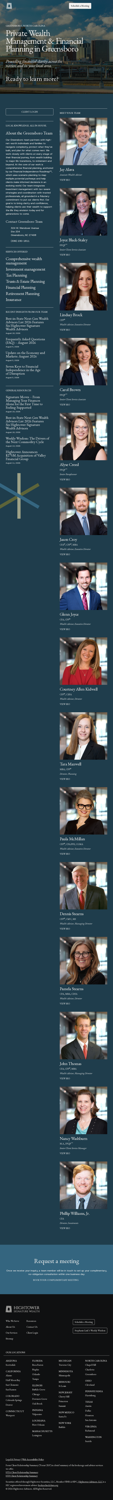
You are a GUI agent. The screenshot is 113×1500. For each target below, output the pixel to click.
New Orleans (38, 1424)
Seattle (88, 1441)
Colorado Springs (14, 1400)
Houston (89, 1415)
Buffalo (62, 1427)
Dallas (88, 1410)
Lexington (37, 1435)
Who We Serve (12, 1321)
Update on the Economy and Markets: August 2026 (25, 354)
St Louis (62, 1386)
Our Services (11, 1332)
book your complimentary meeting (56, 1280)
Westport (10, 1415)
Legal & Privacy (13, 1459)
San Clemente (12, 1384)
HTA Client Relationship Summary (22, 1472)
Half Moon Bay (13, 1380)
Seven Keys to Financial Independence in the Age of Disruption (23, 370)
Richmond (90, 1430)
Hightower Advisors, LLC (90, 1481)
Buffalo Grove (38, 1389)
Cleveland (89, 1384)
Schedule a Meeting (80, 5)
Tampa (35, 1379)
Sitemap (9, 1338)
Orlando (36, 1374)
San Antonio (91, 1420)
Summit (62, 1406)
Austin (88, 1406)
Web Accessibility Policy (33, 1459)
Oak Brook (37, 1403)
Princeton (63, 1401)
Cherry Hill (64, 1396)
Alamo (9, 1375)
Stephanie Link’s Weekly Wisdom (90, 1330)
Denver (9, 1404)
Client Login (32, 1332)
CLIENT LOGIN (29, 111)
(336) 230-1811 (20, 241)
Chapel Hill (90, 1364)
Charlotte (89, 1369)
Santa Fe (63, 1416)
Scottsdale (10, 1364)
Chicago (36, 1394)
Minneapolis (64, 1375)
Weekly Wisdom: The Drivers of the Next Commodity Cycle (27, 440)
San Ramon (11, 1389)
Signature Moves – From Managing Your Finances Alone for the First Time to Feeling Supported (24, 402)
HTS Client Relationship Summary (22, 1475)
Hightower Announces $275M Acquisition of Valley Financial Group (26, 455)
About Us (10, 1326)
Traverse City (65, 1364)
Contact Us (32, 1326)
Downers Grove (39, 1398)
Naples (35, 1369)
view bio (65, 179)
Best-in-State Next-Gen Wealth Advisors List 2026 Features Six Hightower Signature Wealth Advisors (27, 323)
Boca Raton (37, 1364)
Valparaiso (37, 1414)
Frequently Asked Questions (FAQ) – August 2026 (25, 341)
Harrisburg (90, 1395)
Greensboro (90, 1374)
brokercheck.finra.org (48, 1485)
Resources (31, 1321)
